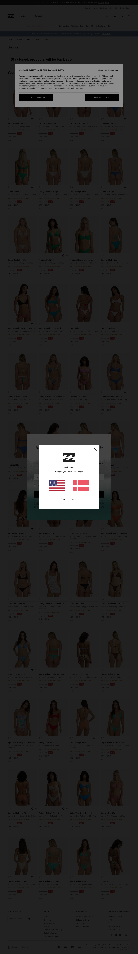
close (95, 449)
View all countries (69, 499)
